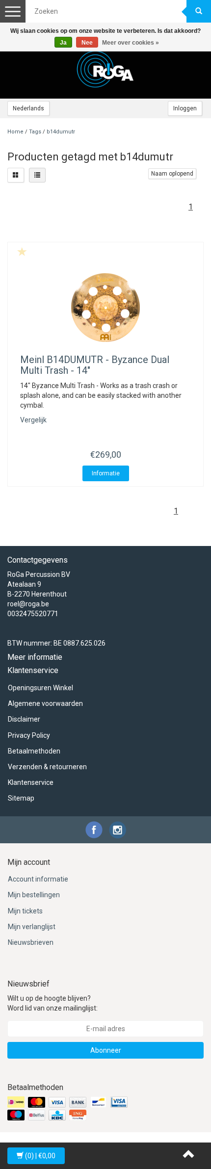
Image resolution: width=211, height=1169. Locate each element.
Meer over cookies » (130, 42)
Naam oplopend (172, 173)
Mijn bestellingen (34, 895)
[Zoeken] (198, 11)
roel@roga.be (28, 604)
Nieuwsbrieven (30, 942)
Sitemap (21, 798)
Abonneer (105, 1050)
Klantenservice (30, 782)
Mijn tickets (25, 911)
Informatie (106, 473)
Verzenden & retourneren (47, 767)
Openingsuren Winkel (40, 688)
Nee (87, 42)
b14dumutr (61, 132)
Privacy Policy (29, 735)
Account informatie (38, 879)
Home (15, 132)
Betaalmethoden (34, 751)
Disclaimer (24, 719)
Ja (63, 42)
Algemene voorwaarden (45, 703)
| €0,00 (40, 1156)
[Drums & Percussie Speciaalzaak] (105, 69)
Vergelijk (33, 420)
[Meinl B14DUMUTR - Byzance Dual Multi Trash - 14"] (105, 307)
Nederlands (28, 108)
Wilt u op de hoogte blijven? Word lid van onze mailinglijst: (52, 1003)
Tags (35, 132)
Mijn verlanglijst (31, 927)
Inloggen (185, 108)
